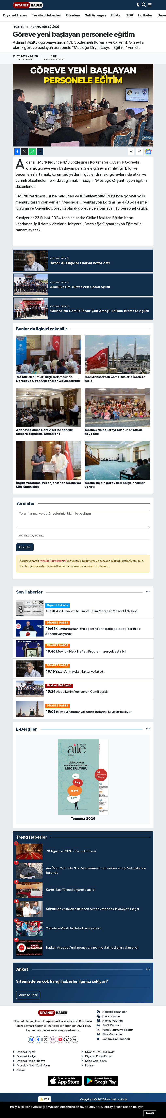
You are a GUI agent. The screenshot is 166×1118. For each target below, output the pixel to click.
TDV (129, 15)
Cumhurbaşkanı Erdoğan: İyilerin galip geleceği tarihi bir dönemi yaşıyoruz (92, 631)
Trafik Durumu (111, 1025)
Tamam (150, 1113)
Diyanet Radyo (26, 1056)
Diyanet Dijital (26, 1051)
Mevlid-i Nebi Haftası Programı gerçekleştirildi (86, 651)
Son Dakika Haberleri (116, 1038)
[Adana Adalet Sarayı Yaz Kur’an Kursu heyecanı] (117, 407)
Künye (21, 1070)
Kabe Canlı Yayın (96, 1060)
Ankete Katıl (28, 995)
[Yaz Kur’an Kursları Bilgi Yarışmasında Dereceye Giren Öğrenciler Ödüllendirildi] (48, 354)
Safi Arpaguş (95, 15)
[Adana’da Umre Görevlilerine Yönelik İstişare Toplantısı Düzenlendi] (48, 407)
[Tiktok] (67, 1039)
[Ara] (144, 5)
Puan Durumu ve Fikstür (117, 1029)
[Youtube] (60, 1039)
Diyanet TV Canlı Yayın (99, 1051)
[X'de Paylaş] (24, 151)
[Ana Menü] (150, 5)
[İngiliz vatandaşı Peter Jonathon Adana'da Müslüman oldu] (48, 460)
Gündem (73, 15)
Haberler (19, 27)
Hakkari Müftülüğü (59, 685)
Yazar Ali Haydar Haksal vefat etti (75, 671)
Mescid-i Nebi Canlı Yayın (33, 1065)
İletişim (89, 1065)
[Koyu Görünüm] (138, 5)
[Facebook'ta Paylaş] (17, 151)
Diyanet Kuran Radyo (99, 1056)
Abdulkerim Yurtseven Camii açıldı (77, 692)
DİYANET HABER (57, 622)
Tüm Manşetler (112, 1034)
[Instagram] (53, 1039)
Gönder (25, 547)
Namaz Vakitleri (112, 1020)
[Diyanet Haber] (28, 5)
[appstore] (65, 1080)
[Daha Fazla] (40, 151)
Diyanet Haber (15, 15)
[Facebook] (38, 1039)
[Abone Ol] (148, 151)
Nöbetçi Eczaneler (114, 1011)
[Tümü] (148, 592)
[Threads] (74, 1039)
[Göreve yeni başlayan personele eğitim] (83, 105)
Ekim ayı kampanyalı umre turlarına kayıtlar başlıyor (89, 712)
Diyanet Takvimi (57, 605)
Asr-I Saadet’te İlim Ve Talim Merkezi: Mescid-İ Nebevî (91, 611)
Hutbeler (145, 15)
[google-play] (101, 1080)
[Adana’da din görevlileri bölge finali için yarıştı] (117, 460)
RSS (46, 1099)
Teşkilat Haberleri (46, 15)
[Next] (31, 1039)
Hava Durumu (111, 1016)
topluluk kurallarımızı (53, 560)
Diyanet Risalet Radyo (31, 1060)
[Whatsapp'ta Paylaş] (32, 151)
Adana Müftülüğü (45, 27)
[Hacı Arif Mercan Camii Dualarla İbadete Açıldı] (117, 354)
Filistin (116, 15)
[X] (45, 1039)
